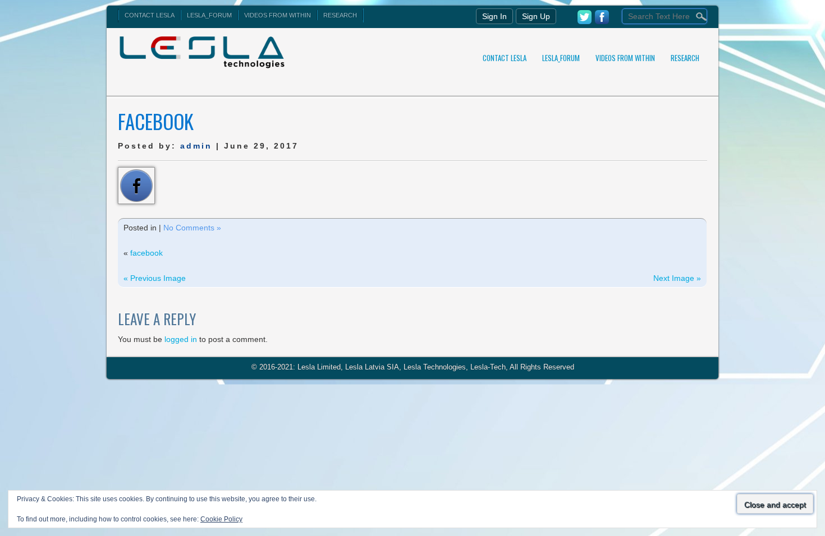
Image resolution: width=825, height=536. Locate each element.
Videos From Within (277, 15)
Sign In (494, 16)
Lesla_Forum (209, 15)
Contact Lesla (150, 15)
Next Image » (677, 278)
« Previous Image (154, 278)
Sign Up (536, 16)
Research (340, 15)
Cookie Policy (221, 519)
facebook (146, 252)
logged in (180, 339)
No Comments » (192, 227)
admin (196, 145)
